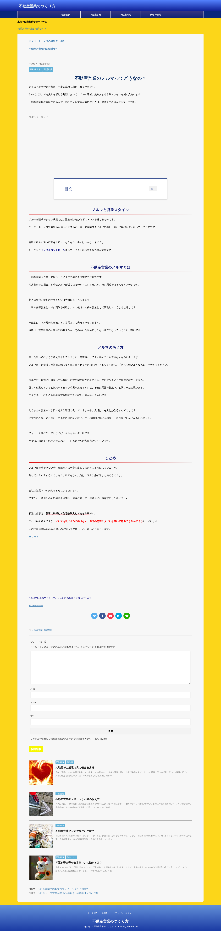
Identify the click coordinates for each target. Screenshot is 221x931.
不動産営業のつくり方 (37, 6)
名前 (32, 688)
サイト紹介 (93, 913)
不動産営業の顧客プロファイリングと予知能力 (63, 889)
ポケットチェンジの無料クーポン (47, 41)
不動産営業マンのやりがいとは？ (74, 830)
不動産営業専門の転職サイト (44, 48)
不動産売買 (125, 14)
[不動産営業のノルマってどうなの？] (118, 616)
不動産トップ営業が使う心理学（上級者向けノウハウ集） (69, 893)
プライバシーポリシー (123, 913)
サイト (33, 715)
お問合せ (106, 913)
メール (33, 702)
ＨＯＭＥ (34, 536)
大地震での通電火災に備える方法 (74, 767)
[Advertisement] (110, 143)
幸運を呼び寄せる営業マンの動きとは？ (78, 862)
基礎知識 (48, 630)
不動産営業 (95, 14)
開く (153, 189)
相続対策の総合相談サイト (32, 28)
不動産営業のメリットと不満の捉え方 (77, 799)
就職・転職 (155, 14)
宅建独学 (65, 14)
